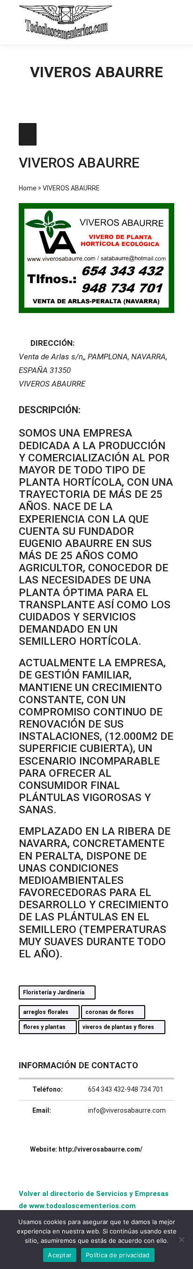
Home (28, 187)
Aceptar (60, 1255)
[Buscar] (132, 22)
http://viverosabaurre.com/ (100, 1149)
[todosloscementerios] (65, 22)
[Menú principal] (165, 22)
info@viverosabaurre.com (127, 1110)
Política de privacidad (118, 1255)
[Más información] (149, 22)
